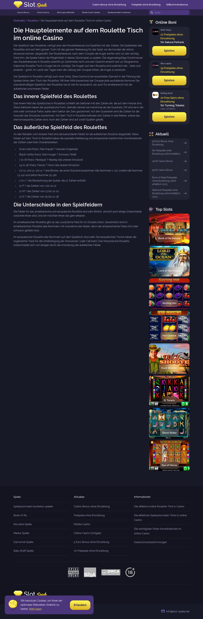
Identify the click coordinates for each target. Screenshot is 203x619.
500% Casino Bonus (162, 170)
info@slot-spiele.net (178, 611)
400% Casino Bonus (162, 161)
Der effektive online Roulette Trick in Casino (159, 506)
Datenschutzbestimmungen (150, 542)
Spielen (169, 50)
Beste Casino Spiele (91, 12)
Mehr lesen (35, 608)
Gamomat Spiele (23, 542)
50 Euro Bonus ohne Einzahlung (162, 143)
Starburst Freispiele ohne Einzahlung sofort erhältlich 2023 (166, 193)
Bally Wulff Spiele (23, 550)
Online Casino (43, 12)
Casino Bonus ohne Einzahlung (109, 4)
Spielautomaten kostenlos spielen (33, 506)
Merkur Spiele (21, 533)
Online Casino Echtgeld (87, 533)
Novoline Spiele (22, 524)
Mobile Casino (82, 524)
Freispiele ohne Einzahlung (146, 4)
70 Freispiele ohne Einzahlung (91, 550)
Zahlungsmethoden (66, 12)
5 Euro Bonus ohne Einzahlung (91, 542)
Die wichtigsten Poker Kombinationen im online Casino (157, 531)
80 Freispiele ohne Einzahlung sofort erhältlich (166, 152)
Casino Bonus (23, 12)
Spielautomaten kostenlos (119, 12)
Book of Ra (20, 515)
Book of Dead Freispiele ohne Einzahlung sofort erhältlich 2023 (164, 180)
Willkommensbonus (177, 4)
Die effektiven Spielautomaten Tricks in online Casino (160, 517)
